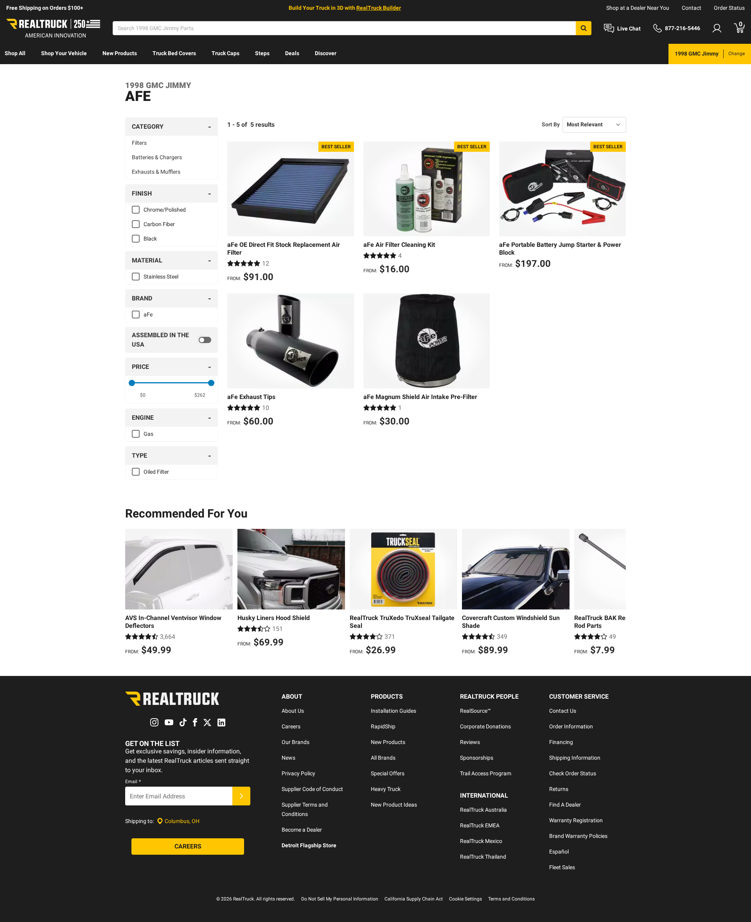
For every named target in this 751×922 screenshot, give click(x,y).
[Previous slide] (133, 593)
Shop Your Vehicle (64, 53)
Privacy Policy (298, 773)
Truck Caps (225, 53)
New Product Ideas (394, 805)
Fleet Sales (562, 867)
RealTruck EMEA (479, 825)
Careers (291, 726)
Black (150, 238)
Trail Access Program (485, 773)
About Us (293, 711)
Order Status (729, 8)
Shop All (15, 53)
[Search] (583, 28)
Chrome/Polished (165, 210)
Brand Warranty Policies (578, 836)
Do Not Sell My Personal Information (339, 899)
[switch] (171, 340)
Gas (148, 434)
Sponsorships (476, 758)
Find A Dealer (565, 805)
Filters (139, 143)
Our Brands (295, 742)
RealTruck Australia (483, 810)
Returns (558, 789)
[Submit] (241, 796)
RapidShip (383, 726)
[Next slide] (618, 593)
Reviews (470, 742)
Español (559, 851)
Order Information (571, 726)
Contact (691, 8)
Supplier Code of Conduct (312, 789)
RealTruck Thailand (483, 857)
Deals (292, 53)
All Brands (383, 758)
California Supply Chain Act (413, 899)
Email (133, 781)
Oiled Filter (156, 472)
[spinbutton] (143, 395)
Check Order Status (572, 773)
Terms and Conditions (511, 899)
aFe (148, 314)
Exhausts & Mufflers (156, 172)
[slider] (132, 383)
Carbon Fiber (159, 224)
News (288, 758)
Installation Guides (393, 711)
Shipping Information (574, 758)
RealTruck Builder (378, 8)
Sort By (551, 124)
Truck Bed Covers (174, 53)
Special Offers (387, 773)
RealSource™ (475, 711)
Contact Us (562, 711)
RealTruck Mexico (481, 841)
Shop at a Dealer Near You (637, 8)
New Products (119, 53)
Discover (325, 53)
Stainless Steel (161, 276)
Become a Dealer (302, 830)
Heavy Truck (386, 789)
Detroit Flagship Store (309, 845)
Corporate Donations (485, 726)
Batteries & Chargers (157, 157)
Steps (262, 53)
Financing (561, 742)
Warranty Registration (576, 820)
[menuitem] (15, 54)
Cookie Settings (465, 899)
